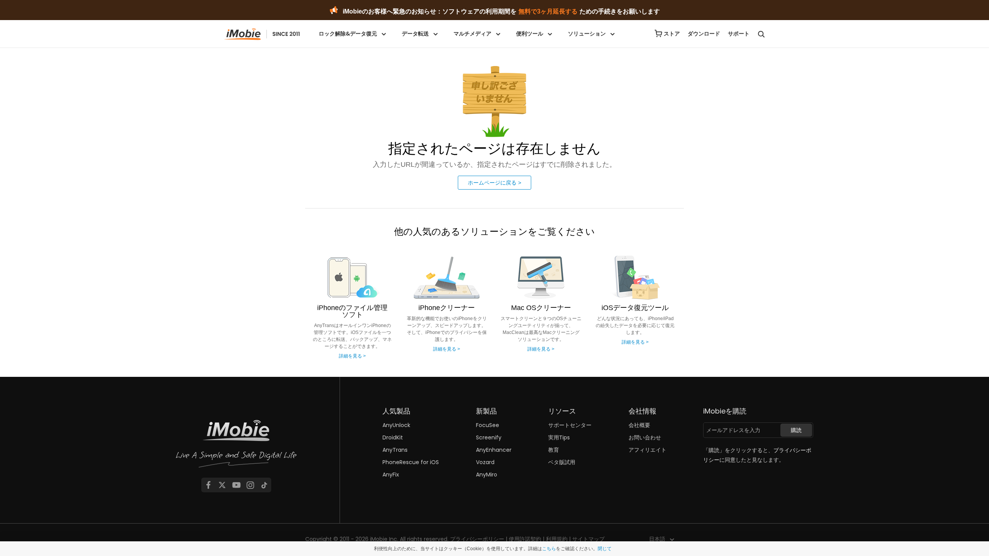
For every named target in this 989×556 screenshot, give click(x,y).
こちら (549, 548)
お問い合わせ (645, 437)
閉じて (605, 548)
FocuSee (487, 425)
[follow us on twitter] (222, 485)
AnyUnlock (396, 425)
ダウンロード (704, 33)
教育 (553, 450)
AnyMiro (486, 474)
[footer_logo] (236, 446)
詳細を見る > (352, 356)
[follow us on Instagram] (250, 485)
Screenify (488, 437)
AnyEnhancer (493, 450)
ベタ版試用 (561, 462)
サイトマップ (588, 539)
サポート (738, 33)
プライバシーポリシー (477, 539)
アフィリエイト (647, 450)
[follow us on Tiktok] (264, 485)
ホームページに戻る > (494, 183)
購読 (796, 430)
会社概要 (639, 425)
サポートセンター (569, 425)
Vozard (485, 462)
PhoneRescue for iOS (410, 462)
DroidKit (392, 437)
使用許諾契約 (525, 539)
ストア (672, 33)
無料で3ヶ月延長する (548, 11)
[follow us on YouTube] (236, 485)
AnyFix (390, 474)
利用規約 (557, 539)
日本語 (657, 539)
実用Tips (559, 437)
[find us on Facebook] (208, 485)
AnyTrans (395, 450)
